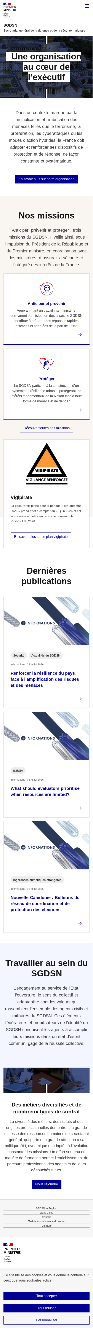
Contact (46, 1217)
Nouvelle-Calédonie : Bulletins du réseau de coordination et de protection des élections (45, 903)
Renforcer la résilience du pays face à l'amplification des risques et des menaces (45, 679)
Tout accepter (46, 1296)
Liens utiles (46, 1212)
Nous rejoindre (46, 1184)
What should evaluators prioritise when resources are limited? (45, 791)
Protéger (46, 379)
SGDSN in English (46, 1208)
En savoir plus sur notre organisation (46, 179)
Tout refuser (47, 1308)
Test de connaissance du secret (46, 1221)
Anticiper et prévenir (47, 303)
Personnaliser (46, 1320)
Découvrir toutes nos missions (47, 428)
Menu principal (87, 6)
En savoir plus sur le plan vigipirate (41, 537)
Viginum (46, 1225)
